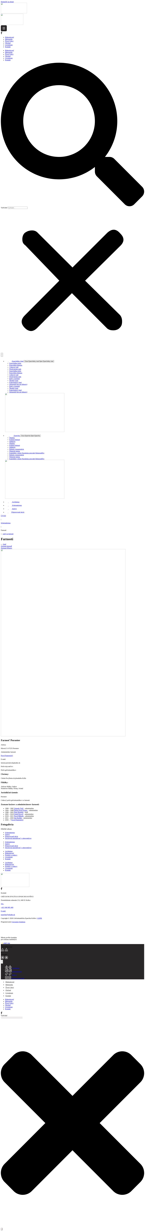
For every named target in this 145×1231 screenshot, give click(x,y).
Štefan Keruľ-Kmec (21, 810)
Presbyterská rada (15, 369)
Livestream (9, 45)
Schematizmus (6, 523)
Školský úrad (13, 380)
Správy (7, 834)
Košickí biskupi (14, 440)
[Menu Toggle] (2, 355)
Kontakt (8, 47)
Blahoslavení (9, 37)
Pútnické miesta (14, 451)
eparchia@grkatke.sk (8, 915)
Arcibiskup (9, 851)
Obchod (8, 43)
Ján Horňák (18, 818)
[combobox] (12, 1018)
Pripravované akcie (11, 836)
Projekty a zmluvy (11, 855)
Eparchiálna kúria (15, 363)
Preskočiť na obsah (7, 2)
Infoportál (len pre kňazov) (18, 384)
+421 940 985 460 (7, 907)
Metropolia (8, 39)
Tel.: (2, 904)
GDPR (39, 918)
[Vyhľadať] (2, 1229)
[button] (72, 135)
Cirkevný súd (13, 367)
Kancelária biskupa (15, 365)
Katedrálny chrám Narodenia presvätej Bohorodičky (26, 453)
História (12, 438)
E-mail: (3, 911)
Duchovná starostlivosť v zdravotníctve (18, 838)
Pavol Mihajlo (19, 816)
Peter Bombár (19, 812)
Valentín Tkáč (19, 808)
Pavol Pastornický (7, 756)
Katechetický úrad (15, 382)
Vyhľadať (4, 208)
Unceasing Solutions (18, 922)
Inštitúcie (12, 441)
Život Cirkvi (9, 41)
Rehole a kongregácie (16, 449)
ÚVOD (3, 516)
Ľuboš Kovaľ (19, 814)
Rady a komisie (14, 379)
